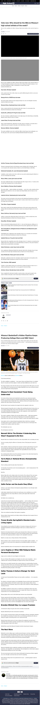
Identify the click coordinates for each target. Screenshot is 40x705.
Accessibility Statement (18, 694)
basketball (17, 375)
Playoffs (22, 5)
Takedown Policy (26, 694)
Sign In (38, 3)
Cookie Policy (7, 694)
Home (2, 325)
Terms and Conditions (8, 695)
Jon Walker (3, 31)
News (13, 5)
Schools (19, 5)
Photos (26, 5)
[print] (7, 320)
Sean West (3, 345)
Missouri (5, 325)
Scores (16, 5)
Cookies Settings (16, 695)
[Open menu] (1, 3)
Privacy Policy (32, 694)
